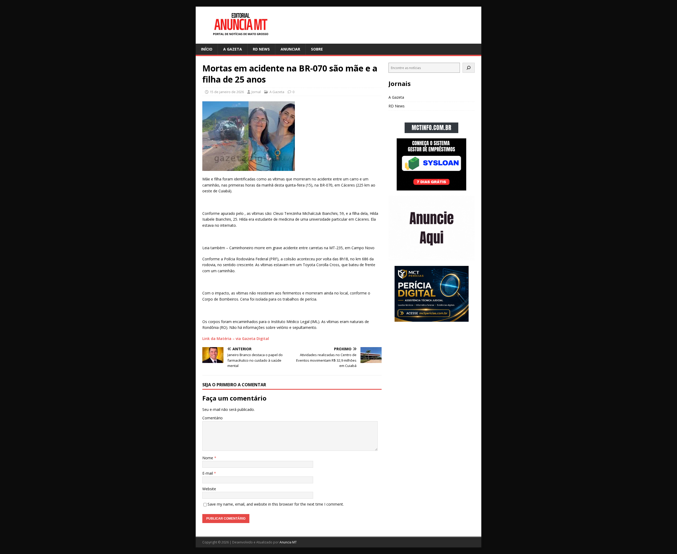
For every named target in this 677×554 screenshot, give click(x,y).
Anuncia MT (288, 542)
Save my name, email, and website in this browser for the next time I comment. (276, 504)
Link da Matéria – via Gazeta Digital (235, 338)
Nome (208, 457)
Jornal (256, 91)
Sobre (317, 49)
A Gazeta (232, 49)
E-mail (208, 473)
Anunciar (290, 49)
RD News (261, 49)
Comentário (212, 417)
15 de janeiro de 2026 (227, 91)
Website (209, 488)
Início (206, 49)
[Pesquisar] (469, 68)
